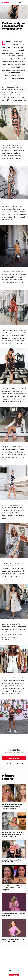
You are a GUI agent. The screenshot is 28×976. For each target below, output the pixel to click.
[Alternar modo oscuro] (24, 2)
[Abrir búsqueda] (20, 2)
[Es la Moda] (5, 2)
